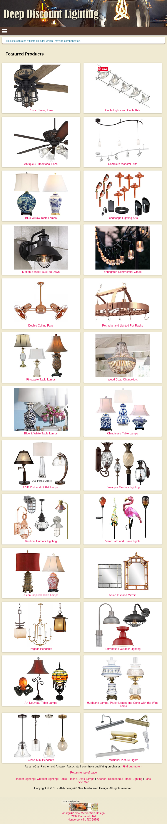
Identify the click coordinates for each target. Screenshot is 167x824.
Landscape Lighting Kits (123, 217)
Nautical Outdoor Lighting (41, 541)
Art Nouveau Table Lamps (41, 702)
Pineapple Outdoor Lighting (123, 487)
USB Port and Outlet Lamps (40, 487)
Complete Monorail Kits (122, 164)
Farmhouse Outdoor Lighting (122, 648)
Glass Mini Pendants (41, 760)
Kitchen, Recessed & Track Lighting (119, 778)
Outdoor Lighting (47, 778)
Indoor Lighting (25, 778)
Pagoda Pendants (41, 648)
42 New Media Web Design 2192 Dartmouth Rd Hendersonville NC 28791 (83, 816)
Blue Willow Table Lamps (41, 217)
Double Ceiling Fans (40, 325)
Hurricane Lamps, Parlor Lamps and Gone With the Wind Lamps (122, 704)
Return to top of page (83, 772)
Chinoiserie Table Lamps (122, 433)
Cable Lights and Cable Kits (122, 110)
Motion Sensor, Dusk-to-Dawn (41, 271)
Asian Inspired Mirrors (123, 595)
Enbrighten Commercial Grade (123, 271)
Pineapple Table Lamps (41, 379)
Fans (148, 778)
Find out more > (132, 766)
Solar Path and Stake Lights (122, 541)
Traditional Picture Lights (122, 760)
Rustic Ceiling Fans (41, 110)
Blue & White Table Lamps (41, 433)
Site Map (83, 782)
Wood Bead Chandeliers (123, 379)
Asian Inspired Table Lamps (40, 595)
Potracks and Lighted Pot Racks (122, 325)
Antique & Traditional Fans (41, 164)
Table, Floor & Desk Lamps (77, 778)
